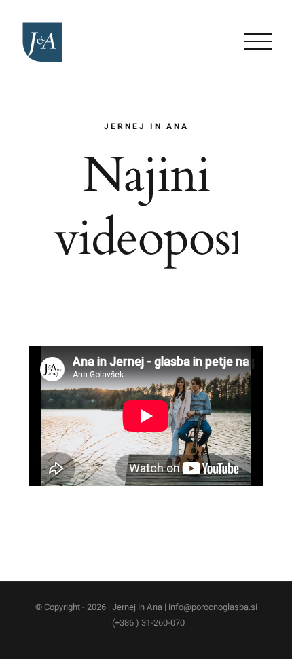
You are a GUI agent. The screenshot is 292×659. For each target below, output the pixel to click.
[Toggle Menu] (257, 41)
